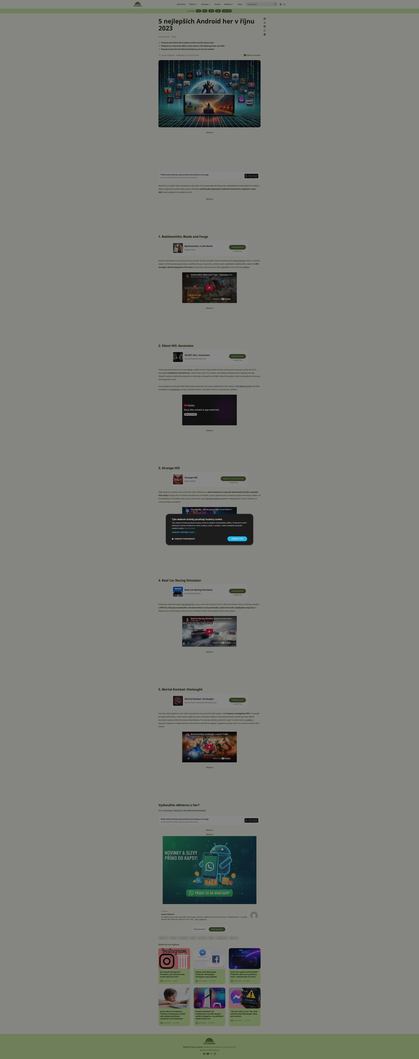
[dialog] (209, 529)
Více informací (189, 528)
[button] (209, 532)
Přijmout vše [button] (237, 539)
